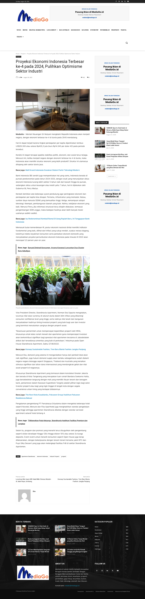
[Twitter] (125, 1)
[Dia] (17, 77)
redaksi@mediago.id (72, 586)
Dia (21, 77)
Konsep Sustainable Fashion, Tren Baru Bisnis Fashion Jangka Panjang (55, 349)
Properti (23, 54)
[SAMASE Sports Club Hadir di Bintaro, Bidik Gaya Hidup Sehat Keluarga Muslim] (100, 130)
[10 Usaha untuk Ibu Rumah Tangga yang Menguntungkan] (60, 552)
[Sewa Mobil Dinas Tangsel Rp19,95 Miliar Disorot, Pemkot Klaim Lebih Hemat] (100, 143)
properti (63, 456)
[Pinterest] (40, 84)
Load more (111, 176)
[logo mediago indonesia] (33, 16)
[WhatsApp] (45, 84)
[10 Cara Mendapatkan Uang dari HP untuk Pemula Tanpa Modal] (21, 552)
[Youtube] (128, 1)
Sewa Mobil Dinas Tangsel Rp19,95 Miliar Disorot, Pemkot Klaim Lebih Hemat (117, 143)
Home (17, 54)
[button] (126, 42)
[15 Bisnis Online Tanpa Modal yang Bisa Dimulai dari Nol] (100, 168)
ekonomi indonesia (42, 456)
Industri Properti (54, 456)
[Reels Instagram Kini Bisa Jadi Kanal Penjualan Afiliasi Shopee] (100, 157)
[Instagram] (119, 1)
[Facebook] (116, 1)
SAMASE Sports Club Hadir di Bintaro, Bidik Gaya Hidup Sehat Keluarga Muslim (117, 130)
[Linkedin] (122, 1)
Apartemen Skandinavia (28, 456)
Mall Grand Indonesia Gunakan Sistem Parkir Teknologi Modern (52, 170)
